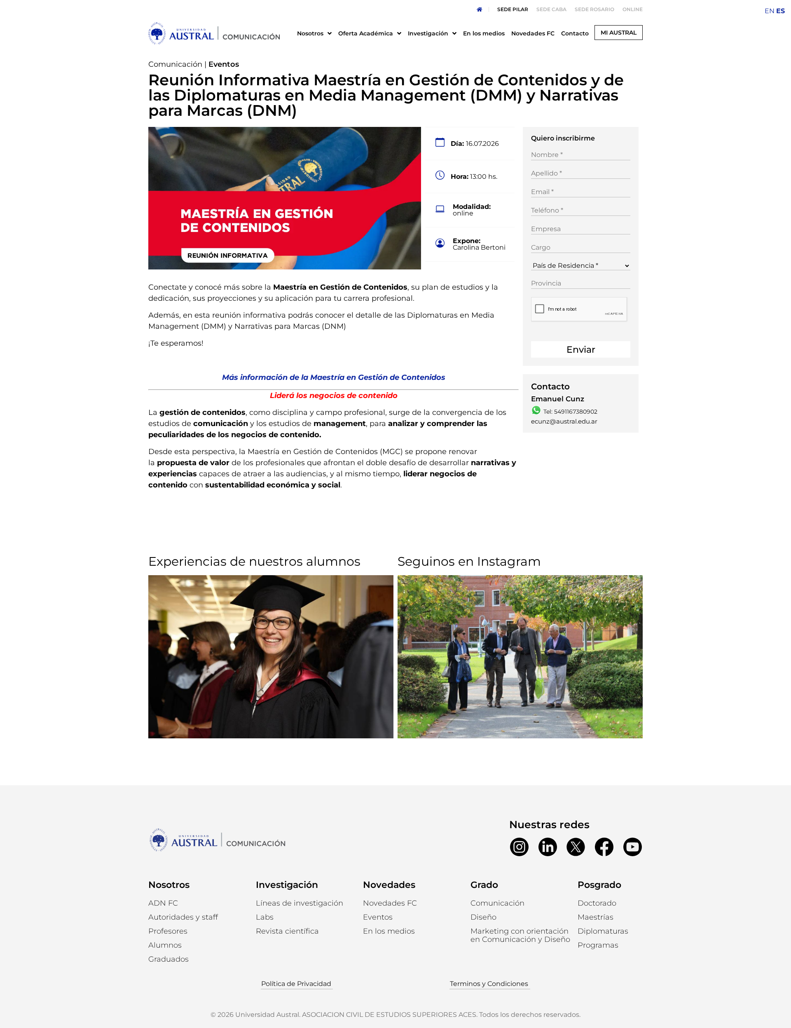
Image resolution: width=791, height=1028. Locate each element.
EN (770, 11)
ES (780, 11)
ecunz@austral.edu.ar (564, 421)
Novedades (389, 884)
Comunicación (175, 64)
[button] (165, 945)
